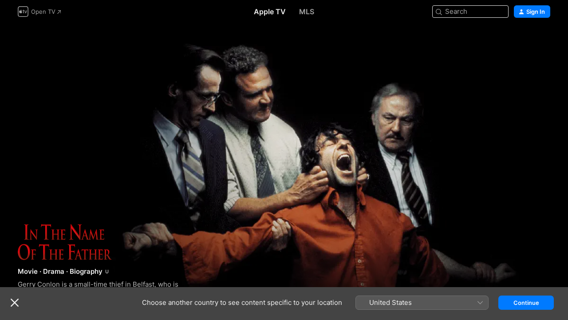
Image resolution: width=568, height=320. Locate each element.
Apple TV (270, 11)
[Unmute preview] (544, 41)
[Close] (15, 303)
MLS (306, 11)
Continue (526, 302)
